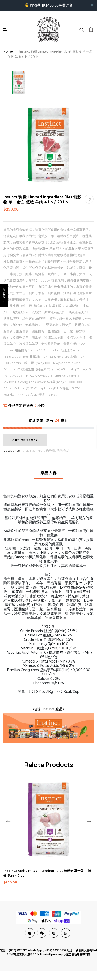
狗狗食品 (63, 450)
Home (8, 51)
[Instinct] (48, 728)
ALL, (26, 450)
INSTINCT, (38, 450)
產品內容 (48, 473)
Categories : (12, 450)
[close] (92, 5)
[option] (18, 82)
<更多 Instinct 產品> (49, 709)
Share (4, 297)
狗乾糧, (51, 450)
